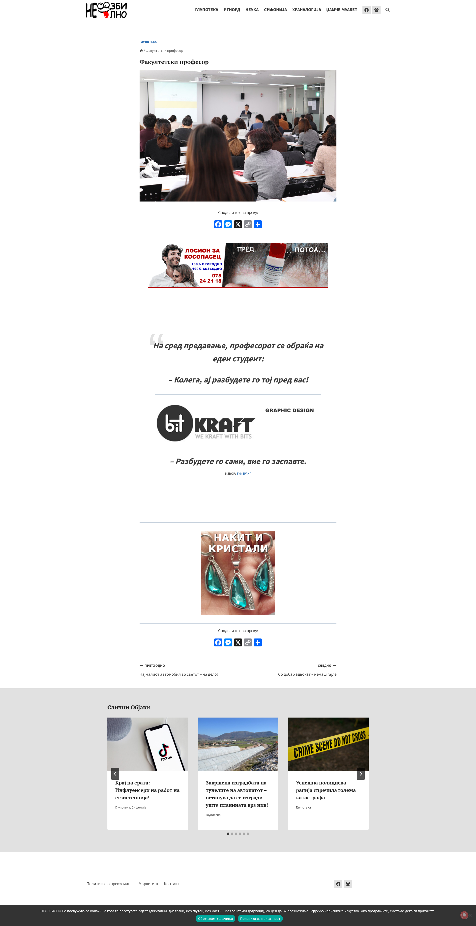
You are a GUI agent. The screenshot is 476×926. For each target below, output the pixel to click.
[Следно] (361, 774)
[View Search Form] (387, 9)
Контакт (171, 884)
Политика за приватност (260, 919)
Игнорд (232, 10)
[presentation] (147, 744)
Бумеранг (244, 473)
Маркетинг (149, 884)
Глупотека (206, 10)
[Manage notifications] (464, 915)
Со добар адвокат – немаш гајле (307, 670)
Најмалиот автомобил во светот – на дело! (179, 670)
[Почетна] (141, 50)
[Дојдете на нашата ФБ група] (348, 884)
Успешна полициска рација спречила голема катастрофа (326, 790)
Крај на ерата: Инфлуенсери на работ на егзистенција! (147, 790)
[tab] (228, 834)
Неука (252, 10)
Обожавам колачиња (215, 919)
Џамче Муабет (341, 10)
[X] (238, 225)
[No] (469, 915)
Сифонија (275, 10)
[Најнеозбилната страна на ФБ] (366, 10)
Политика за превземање (110, 884)
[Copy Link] (248, 225)
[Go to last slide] (115, 774)
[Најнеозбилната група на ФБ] (376, 10)
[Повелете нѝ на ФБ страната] (338, 884)
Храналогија (306, 10)
